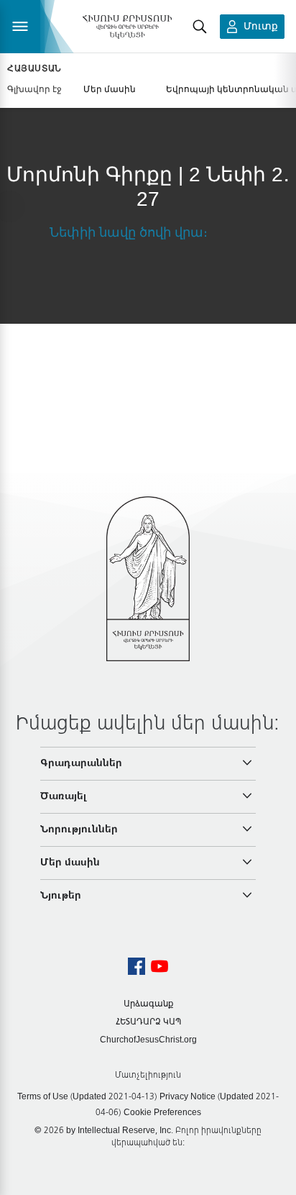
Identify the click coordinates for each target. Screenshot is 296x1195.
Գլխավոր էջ (34, 89)
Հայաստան (34, 68)
